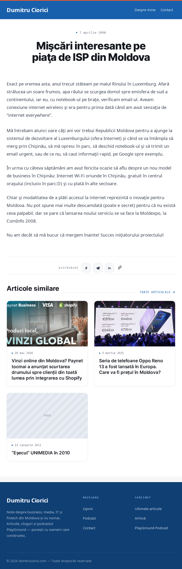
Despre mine (145, 9)
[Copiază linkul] (119, 268)
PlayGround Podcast (151, 527)
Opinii (88, 508)
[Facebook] (86, 268)
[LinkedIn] (109, 268)
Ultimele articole (148, 508)
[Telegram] (98, 268)
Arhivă (140, 518)
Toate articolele (155, 292)
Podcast (89, 518)
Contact (167, 9)
